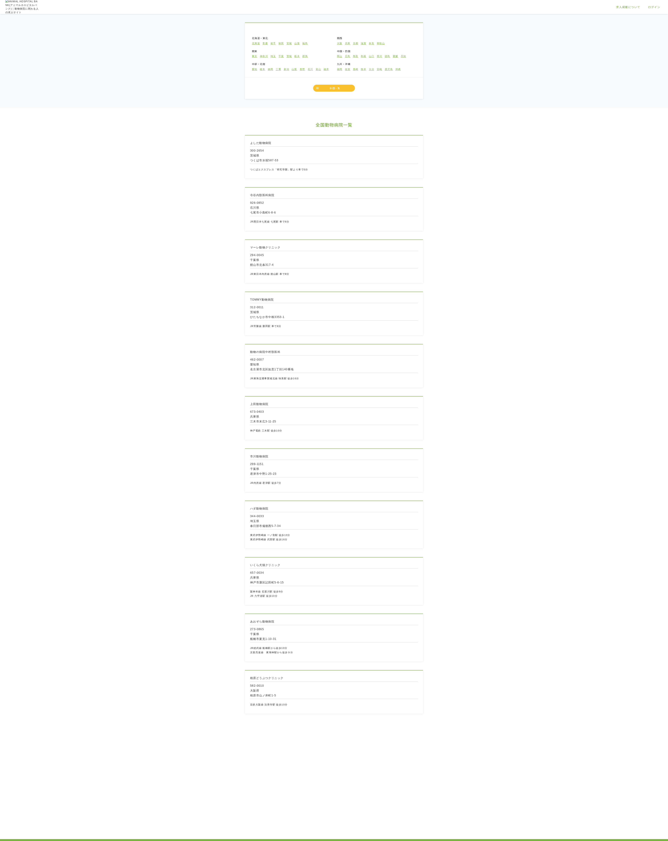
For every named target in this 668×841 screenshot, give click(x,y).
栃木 (297, 56)
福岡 (339, 69)
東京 (254, 56)
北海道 (256, 43)
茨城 (289, 56)
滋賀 (363, 43)
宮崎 (379, 69)
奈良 (371, 43)
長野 (302, 69)
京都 (355, 43)
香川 (379, 56)
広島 (347, 56)
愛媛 (395, 56)
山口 (371, 56)
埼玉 (273, 56)
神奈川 (264, 56)
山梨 (294, 69)
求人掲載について (628, 7)
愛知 (254, 69)
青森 (265, 43)
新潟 (286, 69)
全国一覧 (334, 88)
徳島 (387, 56)
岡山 (339, 56)
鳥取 (355, 56)
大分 (371, 69)
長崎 (355, 69)
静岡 (270, 69)
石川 (310, 69)
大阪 (339, 43)
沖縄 (398, 69)
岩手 (273, 43)
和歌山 (381, 43)
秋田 (281, 43)
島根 (363, 56)
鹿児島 (389, 69)
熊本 (363, 69)
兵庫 (347, 43)
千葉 (281, 56)
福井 (326, 69)
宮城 (289, 43)
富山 (318, 69)
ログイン (654, 7)
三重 (278, 69)
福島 (305, 43)
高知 (403, 56)
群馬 (305, 56)
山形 (297, 43)
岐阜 (262, 69)
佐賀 (347, 69)
